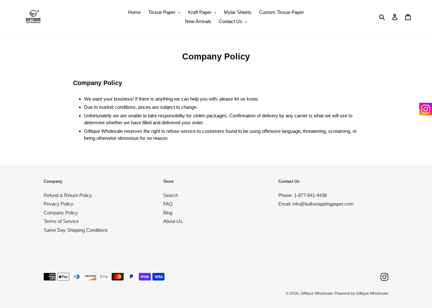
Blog (167, 212)
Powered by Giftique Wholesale (361, 293)
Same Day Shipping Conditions (76, 230)
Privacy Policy (58, 203)
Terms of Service (61, 221)
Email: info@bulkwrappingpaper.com (316, 203)
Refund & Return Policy (68, 195)
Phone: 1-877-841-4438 (302, 195)
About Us (172, 221)
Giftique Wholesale (316, 293)
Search (170, 195)
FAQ (168, 203)
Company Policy (61, 212)
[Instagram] (425, 109)
